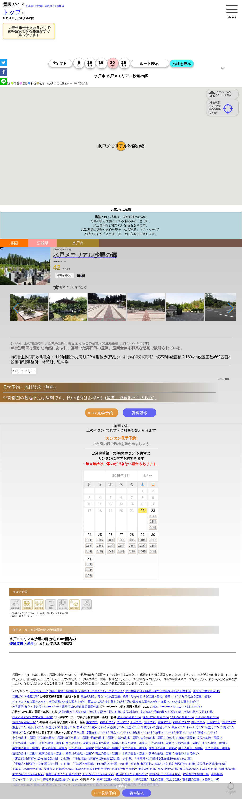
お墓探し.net (210, 779)
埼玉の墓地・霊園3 (54, 748)
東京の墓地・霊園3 (214, 743)
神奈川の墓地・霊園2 (106, 743)
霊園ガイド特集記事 (25, 696)
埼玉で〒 (122, 722)
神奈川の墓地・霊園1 (180, 738)
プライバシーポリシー (26, 779)
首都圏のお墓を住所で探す (92, 769)
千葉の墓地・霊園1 (24, 743)
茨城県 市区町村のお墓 (58, 769)
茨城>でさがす (206, 732)
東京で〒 (92, 722)
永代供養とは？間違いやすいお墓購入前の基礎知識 (157, 691)
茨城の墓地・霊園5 (161, 753)
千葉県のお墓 (207, 769)
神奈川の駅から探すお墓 (104, 712)
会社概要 (216, 774)
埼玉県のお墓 (188, 769)
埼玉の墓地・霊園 (76, 738)
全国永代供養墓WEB (206, 691)
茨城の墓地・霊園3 (107, 748)
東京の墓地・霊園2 (78, 743)
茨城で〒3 (83, 727)
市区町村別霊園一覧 (195, 774)
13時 (153, 521)
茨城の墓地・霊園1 (51, 743)
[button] (121, 146)
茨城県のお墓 (227, 769)
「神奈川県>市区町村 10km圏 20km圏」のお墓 (101, 758)
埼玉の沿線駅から (181, 717)
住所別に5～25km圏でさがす (89, 732)
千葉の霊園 (140, 779)
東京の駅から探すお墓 (72, 712)
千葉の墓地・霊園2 (161, 743)
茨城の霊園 (173, 779)
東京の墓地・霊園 (23, 738)
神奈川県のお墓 (167, 769)
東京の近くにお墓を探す (27, 774)
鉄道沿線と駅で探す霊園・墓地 (32, 717)
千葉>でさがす (185, 732)
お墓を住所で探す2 (124, 769)
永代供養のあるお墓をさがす (67, 701)
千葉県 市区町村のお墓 (26, 769)
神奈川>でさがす (142, 732)
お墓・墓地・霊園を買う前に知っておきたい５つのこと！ (86, 691)
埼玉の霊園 (156, 779)
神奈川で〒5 (195, 727)
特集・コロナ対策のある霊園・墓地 (187, 696)
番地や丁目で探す (186, 753)
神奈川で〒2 (181, 722)
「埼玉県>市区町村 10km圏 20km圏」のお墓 (162, 758)
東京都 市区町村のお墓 (145, 763)
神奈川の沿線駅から (155, 717)
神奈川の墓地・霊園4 (162, 748)
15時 (153, 527)
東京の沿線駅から (128, 717)
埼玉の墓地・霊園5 (107, 753)
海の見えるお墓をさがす (142, 701)
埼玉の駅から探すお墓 (137, 712)
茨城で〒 (149, 722)
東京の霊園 (104, 779)
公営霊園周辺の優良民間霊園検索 (77, 706)
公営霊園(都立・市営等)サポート (33, 706)
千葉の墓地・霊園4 (217, 748)
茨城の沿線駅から (23, 722)
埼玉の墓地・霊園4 (190, 748)
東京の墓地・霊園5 (51, 753)
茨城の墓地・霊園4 (24, 753)
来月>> (147, 476)
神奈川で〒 (107, 722)
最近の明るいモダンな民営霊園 (100, 696)
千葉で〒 (136, 722)
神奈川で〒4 (115, 727)
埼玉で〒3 (52, 727)
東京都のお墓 (146, 769)
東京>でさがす (119, 732)
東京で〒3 (18, 727)
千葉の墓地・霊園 (101, 738)
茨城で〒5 (18, 732)
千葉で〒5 (226, 727)
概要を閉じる (64, 275)
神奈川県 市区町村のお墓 (178, 763)
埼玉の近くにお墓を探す (131, 774)
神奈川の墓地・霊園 (50, 738)
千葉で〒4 (147, 727)
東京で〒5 (178, 727)
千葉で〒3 (67, 727)
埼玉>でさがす (164, 732)
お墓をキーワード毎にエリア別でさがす (175, 706)
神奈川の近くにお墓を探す (63, 774)
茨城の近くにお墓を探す (165, 774)
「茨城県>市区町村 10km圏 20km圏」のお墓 (100, 763)
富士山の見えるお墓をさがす (106, 701)
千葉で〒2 (213, 722)
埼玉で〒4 (131, 727)
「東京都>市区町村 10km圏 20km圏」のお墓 (40, 758)
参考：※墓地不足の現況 (129, 397)
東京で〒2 (164, 722)
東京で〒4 (98, 727)
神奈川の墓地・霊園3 (25, 748)
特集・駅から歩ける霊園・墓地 (142, 696)
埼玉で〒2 (197, 722)
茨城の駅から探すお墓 (198, 712)
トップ (12, 12)
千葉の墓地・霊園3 (81, 748)
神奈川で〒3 (35, 727)
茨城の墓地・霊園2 (187, 743)
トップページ (38, 691)
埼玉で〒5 (211, 727)
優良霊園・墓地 (21, 643)
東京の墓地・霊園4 (134, 748)
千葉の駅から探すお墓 (167, 712)
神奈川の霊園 (121, 779)
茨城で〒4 (162, 727)
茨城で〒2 (228, 722)
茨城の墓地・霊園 (126, 738)
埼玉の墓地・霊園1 (209, 738)
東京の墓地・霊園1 (152, 738)
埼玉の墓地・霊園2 (134, 743)
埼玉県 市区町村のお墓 (211, 763)
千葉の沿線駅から (206, 717)
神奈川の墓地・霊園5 (79, 753)
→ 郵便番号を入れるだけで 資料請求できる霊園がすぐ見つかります (29, 31)
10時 (153, 516)
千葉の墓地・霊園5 (134, 753)
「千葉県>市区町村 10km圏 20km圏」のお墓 (40, 763)
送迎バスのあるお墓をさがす (179, 701)
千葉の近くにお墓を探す (97, 774)
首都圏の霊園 (190, 779)
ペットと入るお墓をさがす (29, 701)
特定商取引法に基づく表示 (60, 779)
